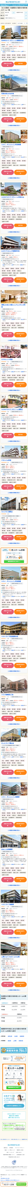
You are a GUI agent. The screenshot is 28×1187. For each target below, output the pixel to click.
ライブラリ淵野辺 (7, 512)
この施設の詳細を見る (13, 70)
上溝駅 (14, 1040)
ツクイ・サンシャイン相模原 (10, 797)
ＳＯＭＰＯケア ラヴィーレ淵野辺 (12, 409)
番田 (21, 969)
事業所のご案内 (20, 1150)
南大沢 (22, 157)
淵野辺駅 (10, 1036)
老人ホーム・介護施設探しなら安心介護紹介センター (10, 1180)
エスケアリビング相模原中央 (10, 251)
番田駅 (9, 1040)
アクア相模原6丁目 (7, 694)
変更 (13, 12)
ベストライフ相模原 (7, 904)
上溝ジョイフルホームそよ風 (10, 957)
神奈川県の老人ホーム (16, 1139)
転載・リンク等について (10, 1150)
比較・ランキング (10, 1152)
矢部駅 (16, 1036)
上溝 (22, 51)
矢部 (3, 51)
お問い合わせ (18, 1152)
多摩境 (12, 157)
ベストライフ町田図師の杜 (9, 636)
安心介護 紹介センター (5, 1139)
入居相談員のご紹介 (20, 1154)
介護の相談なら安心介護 (5, 1178)
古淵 (22, 474)
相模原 (12, 51)
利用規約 (11, 1147)
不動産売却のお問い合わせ (14, 1157)
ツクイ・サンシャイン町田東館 (11, 144)
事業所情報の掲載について (8, 1154)
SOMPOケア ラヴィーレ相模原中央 (12, 40)
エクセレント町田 (7, 359)
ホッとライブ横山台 (7, 743)
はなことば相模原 (7, 849)
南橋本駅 (21, 1040)
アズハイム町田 (6, 460)
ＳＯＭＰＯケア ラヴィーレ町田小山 (12, 197)
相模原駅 (22, 1036)
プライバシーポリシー (19, 1147)
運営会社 (5, 1147)
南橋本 (12, 104)
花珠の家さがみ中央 (7, 93)
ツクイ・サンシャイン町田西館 (11, 581)
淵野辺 (12, 371)
